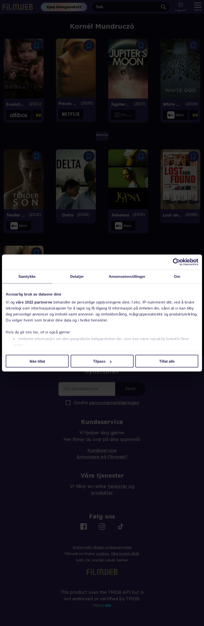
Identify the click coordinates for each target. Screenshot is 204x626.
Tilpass (99, 361)
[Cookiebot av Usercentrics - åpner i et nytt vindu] (176, 262)
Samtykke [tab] (27, 276)
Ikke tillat (37, 361)
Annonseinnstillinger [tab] (127, 276)
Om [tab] (177, 276)
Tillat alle (167, 361)
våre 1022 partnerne (34, 302)
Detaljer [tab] (77, 276)
